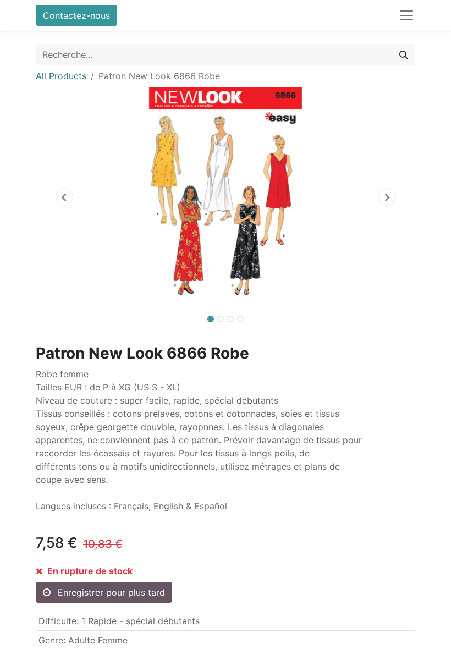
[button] (64, 197)
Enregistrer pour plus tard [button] (110, 592)
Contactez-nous (76, 15)
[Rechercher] (403, 54)
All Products (61, 75)
